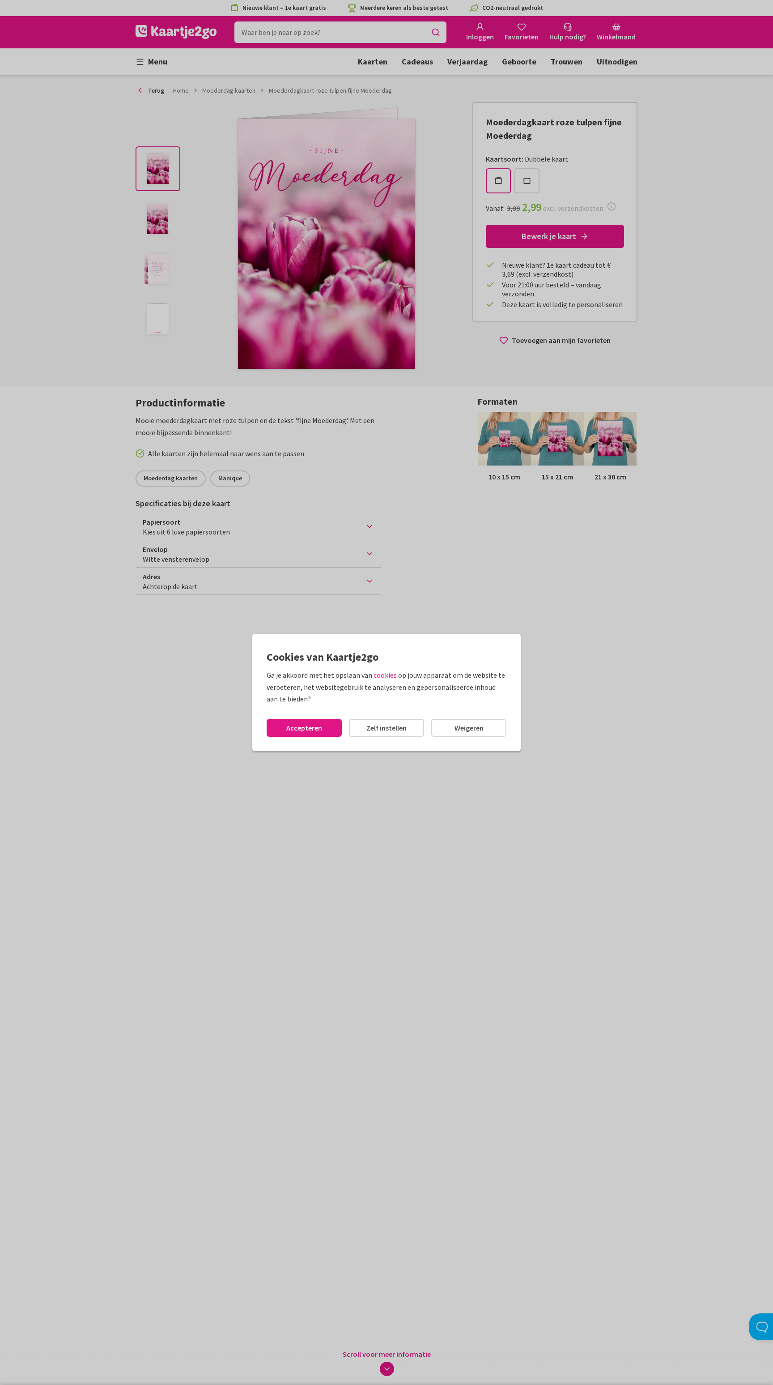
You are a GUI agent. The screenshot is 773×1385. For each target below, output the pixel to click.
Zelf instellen (386, 727)
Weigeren (469, 727)
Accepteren (304, 727)
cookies (385, 675)
